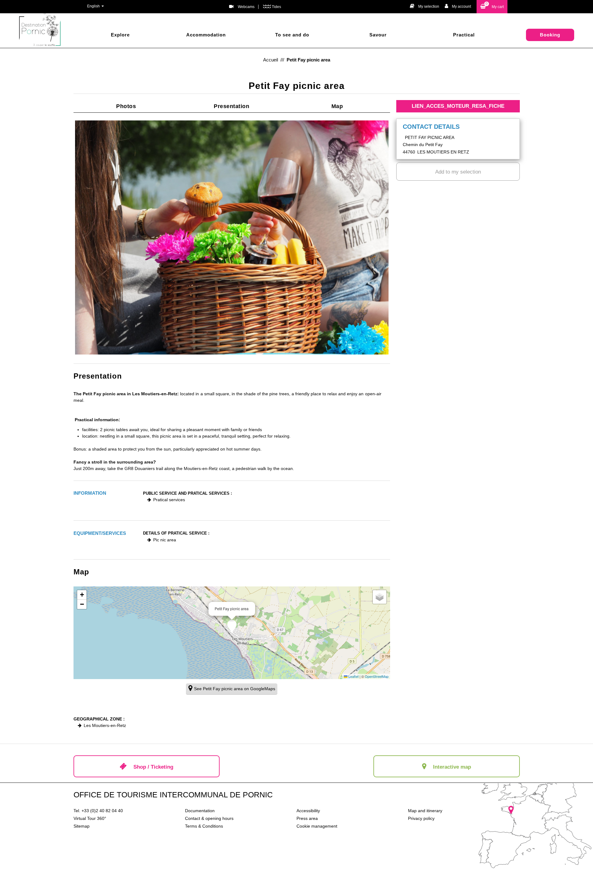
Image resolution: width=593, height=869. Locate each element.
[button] (492, 6)
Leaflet (353, 676)
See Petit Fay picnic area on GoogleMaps (234, 688)
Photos (126, 106)
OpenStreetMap (377, 676)
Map (337, 106)
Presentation (231, 106)
